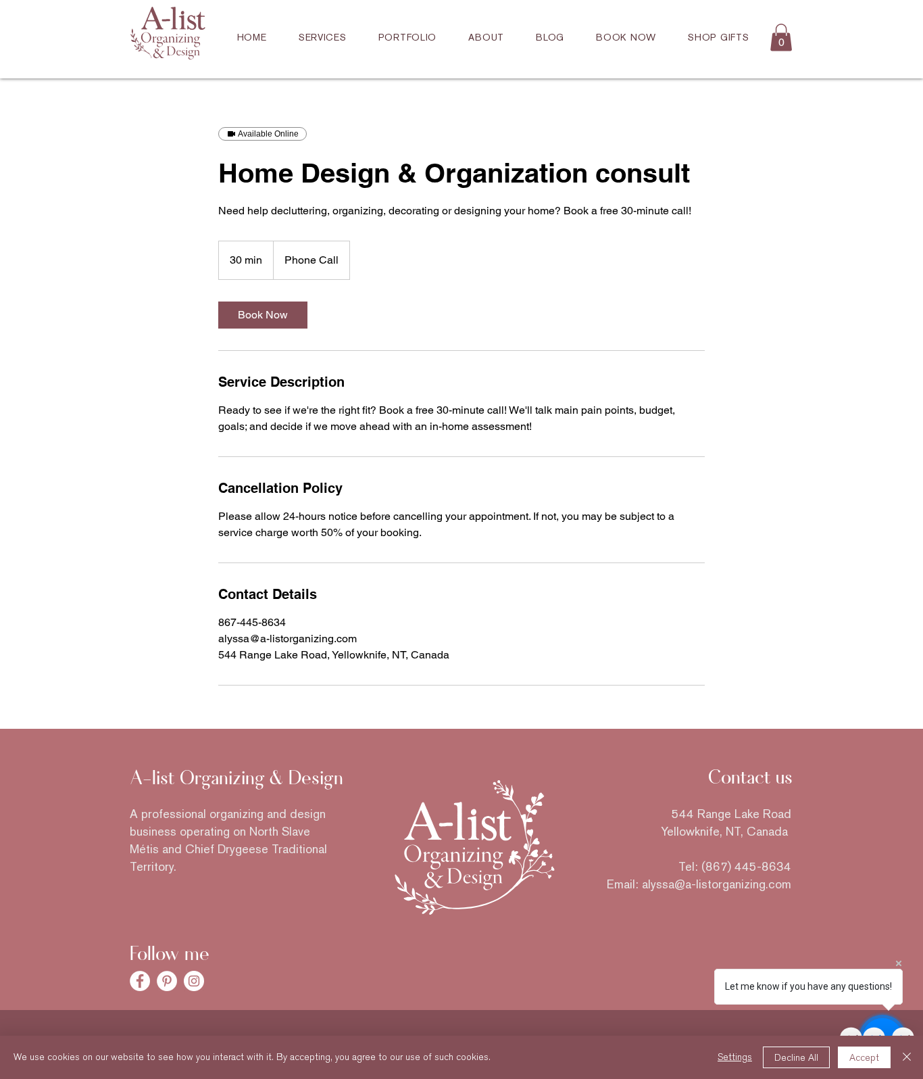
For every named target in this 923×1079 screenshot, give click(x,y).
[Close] (907, 1057)
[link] (262, 315)
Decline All (796, 1057)
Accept (864, 1057)
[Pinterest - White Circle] (167, 981)
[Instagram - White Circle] (194, 981)
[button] (781, 37)
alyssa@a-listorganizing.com (716, 884)
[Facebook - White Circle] (140, 981)
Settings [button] (735, 1057)
